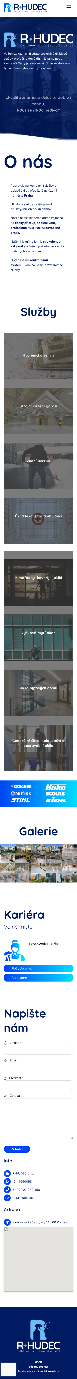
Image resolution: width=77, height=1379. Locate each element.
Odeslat (18, 1149)
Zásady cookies (39, 1366)
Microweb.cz (51, 1371)
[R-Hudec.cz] (25, 10)
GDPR (38, 1362)
